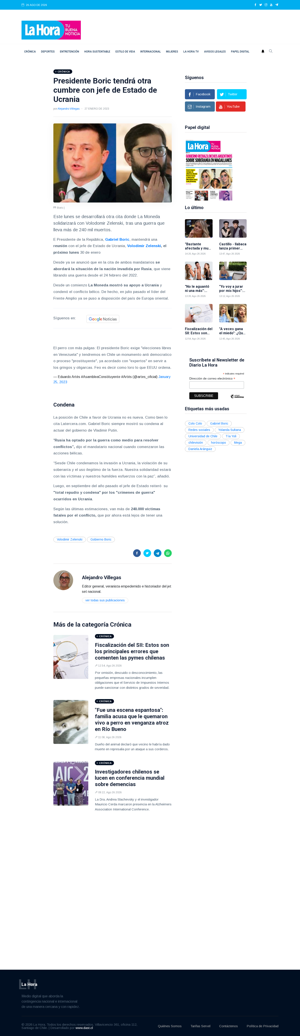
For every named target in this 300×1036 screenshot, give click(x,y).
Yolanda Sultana (229, 430)
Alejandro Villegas (69, 108)
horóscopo (218, 442)
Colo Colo (195, 423)
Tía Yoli (231, 436)
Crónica (30, 51)
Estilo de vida (125, 51)
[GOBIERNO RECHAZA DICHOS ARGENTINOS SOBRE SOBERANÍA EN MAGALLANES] (209, 170)
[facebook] (255, 5)
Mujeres (172, 51)
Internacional (150, 51)
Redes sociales (199, 430)
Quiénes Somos (170, 1026)
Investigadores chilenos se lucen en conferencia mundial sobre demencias (129, 778)
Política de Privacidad (262, 1026)
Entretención (69, 51)
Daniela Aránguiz (200, 449)
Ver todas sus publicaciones (105, 600)
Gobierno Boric (100, 539)
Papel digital (240, 51)
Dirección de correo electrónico (212, 378)
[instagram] (266, 5)
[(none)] (63, 580)
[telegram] (276, 5)
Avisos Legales (215, 51)
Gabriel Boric (219, 423)
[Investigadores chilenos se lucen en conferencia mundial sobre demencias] (71, 784)
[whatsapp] (168, 553)
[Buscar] (270, 51)
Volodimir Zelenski (69, 539)
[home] (51, 30)
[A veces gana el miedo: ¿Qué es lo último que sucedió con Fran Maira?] (233, 313)
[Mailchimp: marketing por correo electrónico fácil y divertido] (237, 399)
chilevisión (195, 442)
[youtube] (271, 5)
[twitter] (260, 5)
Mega (238, 442)
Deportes (48, 51)
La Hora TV (191, 51)
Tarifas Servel (200, 1026)
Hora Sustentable (97, 51)
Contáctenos (228, 1026)
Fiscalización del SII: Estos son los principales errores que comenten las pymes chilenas (132, 651)
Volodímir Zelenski (144, 246)
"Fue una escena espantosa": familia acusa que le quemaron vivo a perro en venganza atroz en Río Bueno (132, 719)
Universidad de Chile (202, 436)
